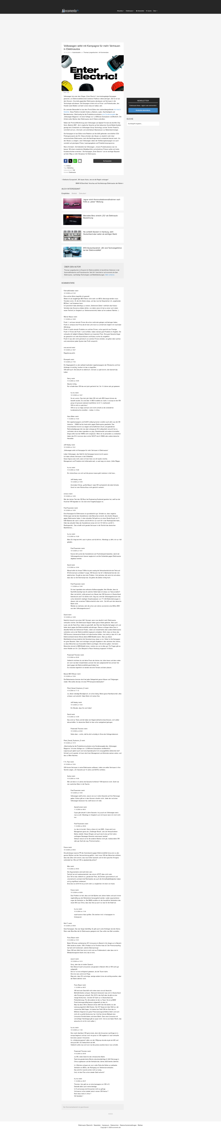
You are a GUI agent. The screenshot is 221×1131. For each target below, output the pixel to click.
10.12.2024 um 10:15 (76, 961)
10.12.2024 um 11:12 (73, 690)
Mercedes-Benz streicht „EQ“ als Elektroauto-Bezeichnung (100, 216)
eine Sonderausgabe (108, 114)
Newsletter (108, 161)
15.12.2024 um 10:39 (76, 482)
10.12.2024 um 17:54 (70, 362)
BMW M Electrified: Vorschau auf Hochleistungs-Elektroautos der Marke (99, 183)
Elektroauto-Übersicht (85, 1125)
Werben (140, 1125)
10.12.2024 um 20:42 (76, 731)
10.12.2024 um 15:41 (70, 447)
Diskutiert (82, 193)
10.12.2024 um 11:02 (76, 1030)
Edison (68, 166)
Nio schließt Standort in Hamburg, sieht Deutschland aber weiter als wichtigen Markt (100, 232)
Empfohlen (66, 193)
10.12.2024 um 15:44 (76, 705)
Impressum (105, 1125)
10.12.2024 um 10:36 (70, 676)
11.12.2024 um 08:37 (80, 987)
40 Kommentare (104, 52)
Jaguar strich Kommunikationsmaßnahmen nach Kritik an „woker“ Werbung (101, 200)
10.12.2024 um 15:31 (76, 551)
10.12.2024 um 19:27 (76, 395)
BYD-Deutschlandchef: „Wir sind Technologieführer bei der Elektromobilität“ (102, 249)
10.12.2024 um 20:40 (73, 657)
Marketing (70, 168)
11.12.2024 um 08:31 (80, 809)
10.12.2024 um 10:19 (70, 743)
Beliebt (74, 193)
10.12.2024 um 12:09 (73, 717)
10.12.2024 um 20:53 (80, 1053)
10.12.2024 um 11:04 (80, 911)
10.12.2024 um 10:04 (70, 764)
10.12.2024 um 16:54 (73, 567)
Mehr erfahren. (110, 275)
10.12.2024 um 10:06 (73, 778)
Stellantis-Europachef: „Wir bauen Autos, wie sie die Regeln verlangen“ (86, 179)
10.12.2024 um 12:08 (70, 617)
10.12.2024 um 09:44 (70, 850)
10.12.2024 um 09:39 (70, 926)
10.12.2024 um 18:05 (73, 381)
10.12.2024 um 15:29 (73, 536)
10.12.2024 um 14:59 (70, 496)
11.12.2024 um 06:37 (80, 1081)
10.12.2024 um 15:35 (76, 793)
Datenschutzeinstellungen (128, 1125)
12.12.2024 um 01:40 (70, 293)
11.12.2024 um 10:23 (73, 419)
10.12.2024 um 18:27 (70, 350)
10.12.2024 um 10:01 (73, 940)
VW (74, 170)
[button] (66, 161)
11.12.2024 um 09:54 (80, 826)
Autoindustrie (76, 52)
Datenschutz (114, 1125)
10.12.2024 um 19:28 (73, 470)
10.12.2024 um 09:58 (76, 892)
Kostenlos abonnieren (143, 110)
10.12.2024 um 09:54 (73, 869)
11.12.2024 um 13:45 (76, 586)
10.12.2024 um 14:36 (70, 510)
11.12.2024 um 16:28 (70, 319)
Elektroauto (72, 172)
